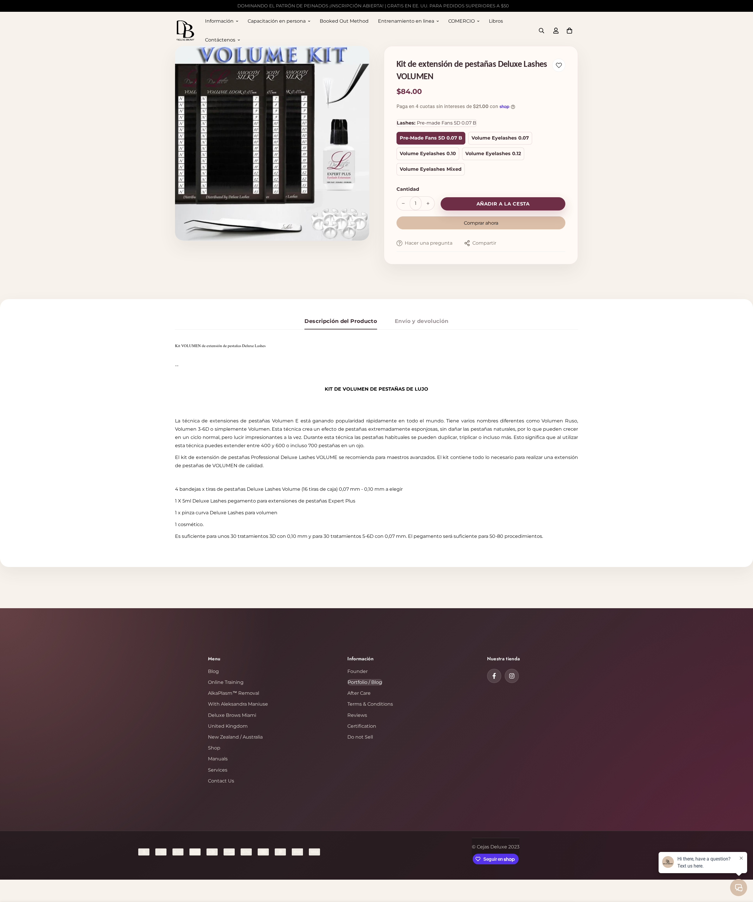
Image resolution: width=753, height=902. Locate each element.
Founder (357, 671)
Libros (496, 21)
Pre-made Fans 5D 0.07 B (431, 138)
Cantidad (408, 189)
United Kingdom (228, 726)
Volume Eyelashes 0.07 (500, 138)
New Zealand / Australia (235, 737)
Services (217, 770)
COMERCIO (461, 21)
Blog (213, 671)
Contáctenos (220, 40)
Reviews (357, 715)
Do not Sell (360, 737)
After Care (359, 693)
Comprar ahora (481, 223)
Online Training (226, 682)
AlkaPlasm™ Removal (233, 693)
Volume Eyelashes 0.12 (493, 153)
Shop (214, 748)
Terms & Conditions (370, 704)
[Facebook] (494, 676)
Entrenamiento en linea (406, 21)
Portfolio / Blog (365, 682)
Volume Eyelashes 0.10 (428, 153)
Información (219, 21)
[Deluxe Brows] (185, 30)
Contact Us (221, 781)
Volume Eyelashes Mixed (431, 169)
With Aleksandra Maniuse (238, 704)
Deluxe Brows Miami (232, 715)
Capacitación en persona (277, 21)
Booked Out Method (344, 21)
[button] (569, 30)
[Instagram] (512, 676)
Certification (361, 726)
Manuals (218, 759)
